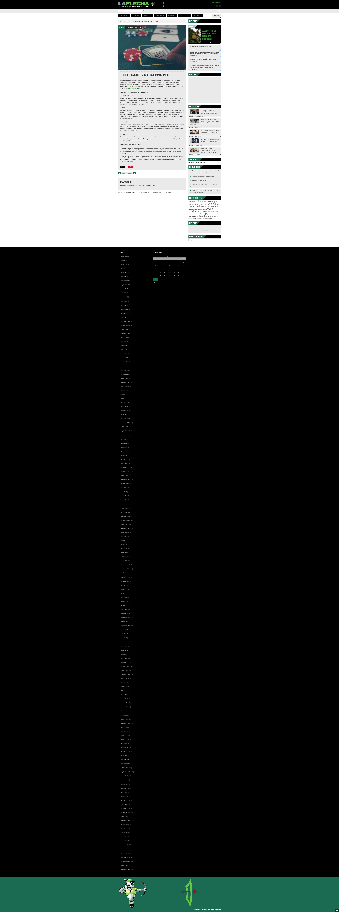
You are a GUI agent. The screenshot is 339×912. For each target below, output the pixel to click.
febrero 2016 (124, 751)
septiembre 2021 (125, 479)
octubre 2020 (124, 524)
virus (204, 218)
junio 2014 (124, 833)
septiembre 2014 (125, 820)
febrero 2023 (124, 410)
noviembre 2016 (125, 715)
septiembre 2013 (125, 869)
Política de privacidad (199, 909)
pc (206, 213)
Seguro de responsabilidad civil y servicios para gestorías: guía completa (210, 141)
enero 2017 (124, 707)
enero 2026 (124, 272)
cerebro (206, 204)
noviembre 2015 (125, 764)
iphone (204, 211)
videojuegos (199, 218)
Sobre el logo (218, 909)
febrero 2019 (124, 605)
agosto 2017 (124, 678)
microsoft (190, 214)
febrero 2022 (124, 459)
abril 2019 (124, 597)
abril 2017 (124, 695)
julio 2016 (123, 731)
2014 (190, 201)
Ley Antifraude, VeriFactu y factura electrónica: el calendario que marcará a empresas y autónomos (204, 122)
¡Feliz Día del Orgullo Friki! (199, 181)
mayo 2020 (124, 544)
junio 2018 (124, 638)
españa (211, 206)
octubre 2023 (124, 378)
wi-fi (211, 218)
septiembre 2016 (125, 723)
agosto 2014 (124, 824)
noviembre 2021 (125, 471)
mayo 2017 (124, 691)
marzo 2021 (124, 504)
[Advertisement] (204, 89)
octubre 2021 (124, 475)
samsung (214, 216)
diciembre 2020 (125, 516)
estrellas (215, 206)
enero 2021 (124, 512)
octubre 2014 (124, 816)
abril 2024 (124, 354)
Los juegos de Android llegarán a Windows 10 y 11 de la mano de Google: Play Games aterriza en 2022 (204, 66)
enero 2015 (124, 804)
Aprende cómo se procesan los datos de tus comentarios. (159, 192)
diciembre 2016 (125, 711)
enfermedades (195, 206)
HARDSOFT (160, 15)
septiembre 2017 (125, 674)
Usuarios (198, 15)
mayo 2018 (124, 642)
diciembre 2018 (125, 613)
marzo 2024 (124, 358)
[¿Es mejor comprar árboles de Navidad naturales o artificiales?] (194, 35)
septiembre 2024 (125, 333)
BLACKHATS (124, 15)
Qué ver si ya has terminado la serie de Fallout (202, 47)
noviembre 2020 (125, 520)
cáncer (216, 204)
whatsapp (207, 218)
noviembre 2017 (125, 666)
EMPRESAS (147, 15)
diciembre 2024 (125, 321)
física (199, 209)
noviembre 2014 (125, 812)
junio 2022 (124, 443)
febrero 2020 (124, 557)
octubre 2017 (124, 670)
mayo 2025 (124, 301)
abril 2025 (124, 305)
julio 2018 (123, 634)
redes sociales (195, 215)
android (196, 201)
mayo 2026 (124, 264)
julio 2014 (123, 829)
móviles (196, 214)
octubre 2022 (124, 427)
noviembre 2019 (125, 569)
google (210, 208)
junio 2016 (124, 735)
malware (212, 211)
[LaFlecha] (142, 4)
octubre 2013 (124, 865)
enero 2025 (124, 317)
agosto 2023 (124, 386)
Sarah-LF (138, 28)
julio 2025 (123, 293)
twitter (194, 218)
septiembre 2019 (125, 577)
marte (216, 211)
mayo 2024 (124, 350)
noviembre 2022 (125, 423)
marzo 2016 (124, 747)
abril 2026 (124, 268)
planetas (209, 214)
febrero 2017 (124, 703)
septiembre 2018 (125, 626)
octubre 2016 (124, 719)
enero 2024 (124, 366)
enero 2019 (124, 609)
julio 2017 (123, 682)
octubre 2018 (124, 621)
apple (208, 201)
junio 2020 (124, 540)
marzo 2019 (124, 601)
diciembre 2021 (125, 467)
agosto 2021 (124, 484)
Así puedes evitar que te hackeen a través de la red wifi (204, 53)
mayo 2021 (124, 496)
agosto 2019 (124, 581)
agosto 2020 (124, 532)
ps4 (213, 214)
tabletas (190, 218)
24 (155, 276)
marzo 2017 (124, 699)
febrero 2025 (124, 313)
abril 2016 (124, 743)
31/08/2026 (216, 16)
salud (210, 216)
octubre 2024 (124, 329)
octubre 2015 (124, 768)
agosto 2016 (124, 727)
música (200, 214)
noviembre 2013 (125, 861)
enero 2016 (124, 755)
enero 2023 (124, 415)
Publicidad (218, 3)
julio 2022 (123, 439)
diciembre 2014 (125, 808)
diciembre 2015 (125, 759)
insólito (192, 211)
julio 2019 (123, 585)
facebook (192, 209)
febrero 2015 (124, 800)
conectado (135, 185)
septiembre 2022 (125, 431)
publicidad (217, 214)
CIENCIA (136, 15)
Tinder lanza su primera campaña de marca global (203, 59)
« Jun (154, 282)
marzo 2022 (124, 455)
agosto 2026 (124, 256)
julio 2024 (123, 341)
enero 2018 (124, 658)
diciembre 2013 (125, 857)
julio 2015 (123, 780)
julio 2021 (123, 488)
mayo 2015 (124, 788)
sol (217, 216)
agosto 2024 (124, 337)
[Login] (219, 11)
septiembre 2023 (125, 382)
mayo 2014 (124, 837)
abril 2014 (124, 841)
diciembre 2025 (125, 277)
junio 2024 (124, 345)
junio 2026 (124, 260)
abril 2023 (124, 402)
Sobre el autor (211, 909)
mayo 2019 (124, 593)
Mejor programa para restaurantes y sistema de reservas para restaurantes (208, 150)
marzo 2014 (124, 845)
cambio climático (199, 204)
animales (203, 201)
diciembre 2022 (125, 419)
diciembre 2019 (125, 565)
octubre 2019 (124, 573)
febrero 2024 (124, 362)
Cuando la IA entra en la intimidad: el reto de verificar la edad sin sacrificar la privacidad (209, 112)
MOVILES (171, 15)
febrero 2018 (124, 654)
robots (205, 216)
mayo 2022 (124, 447)
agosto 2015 (124, 776)
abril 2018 (124, 646)
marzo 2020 (124, 553)
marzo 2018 (124, 650)
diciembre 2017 (125, 662)
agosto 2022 (124, 435)
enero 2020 (124, 561)
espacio (207, 206)
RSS (206, 909)
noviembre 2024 (125, 325)
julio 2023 (123, 390)
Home (121, 21)
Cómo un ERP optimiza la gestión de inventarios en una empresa (210, 131)
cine (211, 203)
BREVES (191, 26)
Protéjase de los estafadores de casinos (203, 176)
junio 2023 (124, 394)
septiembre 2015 (125, 772)
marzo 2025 (124, 309)
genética (203, 209)
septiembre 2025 (125, 285)
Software (121, 28)
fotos (197, 209)
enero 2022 (124, 463)
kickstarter (208, 211)
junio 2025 (124, 297)
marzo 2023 (124, 406)
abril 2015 (124, 792)
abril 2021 (124, 500)
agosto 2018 (124, 630)
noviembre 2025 (125, 281)
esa (203, 206)
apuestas (191, 204)
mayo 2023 (124, 398)
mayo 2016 (124, 739)
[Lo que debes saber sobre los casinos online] (152, 47)
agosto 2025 (124, 289)
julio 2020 (123, 536)
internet (199, 211)
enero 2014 (124, 853)
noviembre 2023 (125, 374)
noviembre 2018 (125, 617)
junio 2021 (124, 492)
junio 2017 (124, 686)
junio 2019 (124, 589)
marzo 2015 (124, 796)
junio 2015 (124, 784)
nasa (203, 214)
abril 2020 (124, 548)
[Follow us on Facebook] (217, 6)
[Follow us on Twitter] (220, 6)
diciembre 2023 (125, 370)
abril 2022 (124, 451)
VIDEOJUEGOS (184, 15)
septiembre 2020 (125, 528)
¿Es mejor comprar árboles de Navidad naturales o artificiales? (209, 35)
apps (214, 201)
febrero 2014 (124, 849)
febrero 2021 (124, 508)
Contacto (213, 3)
